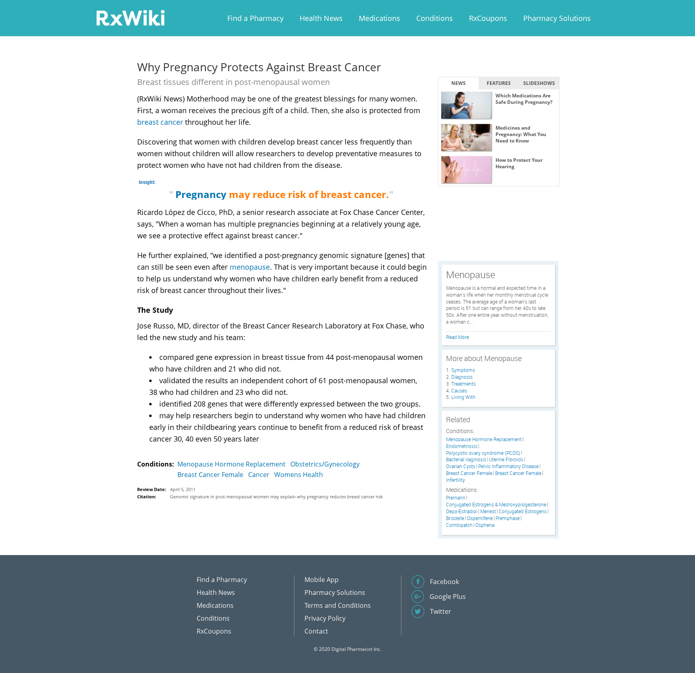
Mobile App (321, 579)
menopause (250, 267)
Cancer (258, 474)
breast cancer (160, 122)
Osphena (484, 525)
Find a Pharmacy (255, 18)
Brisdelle (455, 518)
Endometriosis (461, 446)
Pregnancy (200, 194)
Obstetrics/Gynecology (325, 464)
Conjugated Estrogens (523, 511)
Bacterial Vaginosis (466, 459)
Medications (379, 18)
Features (499, 83)
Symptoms (463, 370)
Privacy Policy (324, 618)
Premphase (508, 518)
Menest (488, 511)
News (458, 83)
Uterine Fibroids (506, 459)
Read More (457, 337)
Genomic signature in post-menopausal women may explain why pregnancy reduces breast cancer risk (276, 496)
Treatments (463, 383)
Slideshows (539, 83)
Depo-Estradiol (461, 511)
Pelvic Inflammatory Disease (508, 466)
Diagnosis (462, 377)
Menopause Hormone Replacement (231, 464)
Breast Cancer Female (210, 474)
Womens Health (298, 474)
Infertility (455, 480)
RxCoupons (488, 18)
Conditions (434, 18)
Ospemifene (480, 518)
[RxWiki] (130, 17)
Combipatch (459, 525)
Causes (459, 390)
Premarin (455, 497)
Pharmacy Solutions (557, 18)
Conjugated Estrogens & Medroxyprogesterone (496, 504)
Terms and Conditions (337, 605)
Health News (321, 18)
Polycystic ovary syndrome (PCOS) (483, 453)
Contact (316, 631)
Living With (463, 397)
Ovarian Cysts (460, 466)
